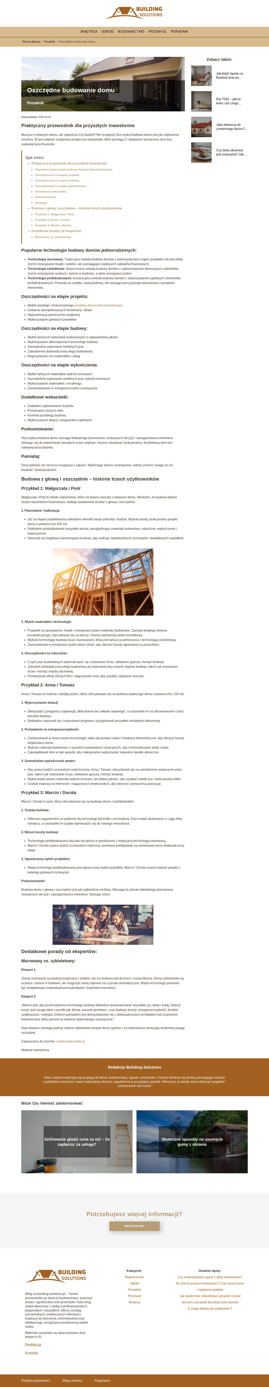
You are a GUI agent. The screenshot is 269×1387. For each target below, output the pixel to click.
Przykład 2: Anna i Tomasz (52, 219)
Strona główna (31, 41)
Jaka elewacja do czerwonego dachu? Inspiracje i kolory (230, 127)
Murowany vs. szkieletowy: (53, 237)
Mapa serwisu (72, 1380)
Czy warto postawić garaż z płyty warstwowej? (210, 1277)
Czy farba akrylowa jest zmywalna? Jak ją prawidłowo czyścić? (231, 153)
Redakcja (33, 1345)
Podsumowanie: (46, 197)
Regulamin (102, 1380)
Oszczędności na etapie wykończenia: (61, 186)
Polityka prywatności (35, 1380)
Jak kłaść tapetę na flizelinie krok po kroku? (229, 76)
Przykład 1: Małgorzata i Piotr (54, 214)
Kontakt (31, 1353)
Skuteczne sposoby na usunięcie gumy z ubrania (192, 1142)
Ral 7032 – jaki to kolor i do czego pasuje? (228, 101)
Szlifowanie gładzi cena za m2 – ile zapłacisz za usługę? (77, 1142)
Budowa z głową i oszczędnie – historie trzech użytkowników (77, 208)
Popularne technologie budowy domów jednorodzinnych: (74, 169)
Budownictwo (131, 31)
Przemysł (157, 31)
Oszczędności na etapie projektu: (57, 175)
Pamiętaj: (41, 202)
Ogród (107, 31)
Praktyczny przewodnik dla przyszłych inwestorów (69, 163)
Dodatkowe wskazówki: (51, 191)
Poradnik (180, 31)
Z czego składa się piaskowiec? (210, 1308)
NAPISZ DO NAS (134, 1226)
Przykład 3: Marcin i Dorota (53, 225)
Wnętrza (89, 31)
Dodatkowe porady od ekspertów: (57, 231)
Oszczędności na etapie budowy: (57, 180)
